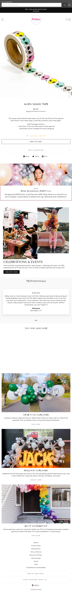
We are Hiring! (36, 558)
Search (36, 542)
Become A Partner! (36, 555)
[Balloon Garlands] (36, 448)
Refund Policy (35, 549)
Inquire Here (11, 272)
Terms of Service (36, 552)
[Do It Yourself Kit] (36, 504)
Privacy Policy (36, 546)
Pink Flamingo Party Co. (35, 579)
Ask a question (36, 150)
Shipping (28, 111)
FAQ (35, 564)
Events (36, 561)
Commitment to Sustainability (36, 567)
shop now (36, 424)
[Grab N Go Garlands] (36, 392)
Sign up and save (35, 573)
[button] (68, 5)
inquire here (36, 480)
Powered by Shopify (36, 589)
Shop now (36, 535)
